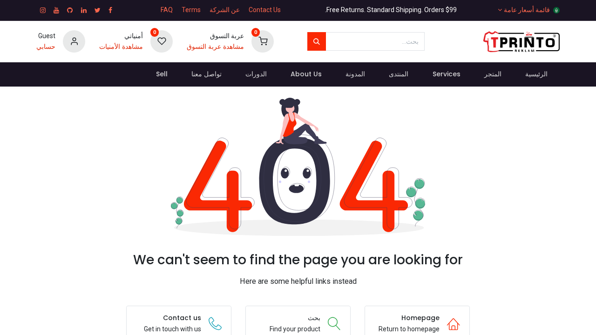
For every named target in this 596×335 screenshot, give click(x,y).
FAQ (167, 9)
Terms (191, 9)
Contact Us (265, 9)
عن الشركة (225, 9)
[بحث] (316, 41)
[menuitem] (536, 74)
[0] (262, 41)
